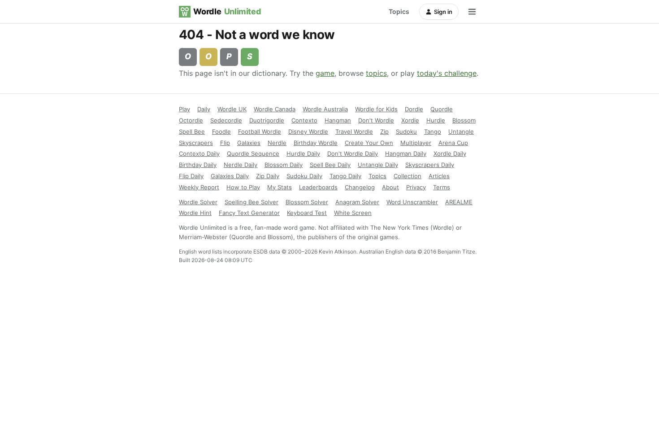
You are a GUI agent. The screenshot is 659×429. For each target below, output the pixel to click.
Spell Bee (192, 131)
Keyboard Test (307, 212)
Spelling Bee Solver (251, 202)
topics (376, 73)
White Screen (353, 212)
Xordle (410, 120)
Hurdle (435, 120)
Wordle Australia (325, 109)
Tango (432, 131)
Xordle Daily (450, 153)
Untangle (461, 131)
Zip (384, 131)
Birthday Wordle (316, 142)
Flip (225, 142)
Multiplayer (415, 142)
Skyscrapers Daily (429, 164)
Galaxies (248, 142)
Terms (441, 187)
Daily (203, 109)
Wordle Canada (274, 109)
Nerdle (277, 142)
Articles (439, 175)
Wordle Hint (195, 212)
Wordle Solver (198, 202)
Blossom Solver (307, 202)
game (325, 73)
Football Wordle (259, 131)
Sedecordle (226, 120)
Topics (399, 11)
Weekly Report (199, 187)
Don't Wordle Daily (352, 153)
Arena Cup (453, 142)
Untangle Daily (378, 164)
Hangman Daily (405, 153)
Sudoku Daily (304, 175)
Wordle (227, 11)
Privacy (416, 187)
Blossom (464, 120)
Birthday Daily (198, 164)
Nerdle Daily (240, 164)
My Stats (279, 187)
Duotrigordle (266, 120)
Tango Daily (345, 175)
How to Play (243, 187)
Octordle (191, 120)
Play (184, 109)
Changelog (360, 187)
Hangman (338, 120)
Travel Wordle (354, 131)
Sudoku (406, 131)
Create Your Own (369, 142)
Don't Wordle (376, 120)
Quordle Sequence (253, 153)
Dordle (414, 109)
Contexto (304, 120)
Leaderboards (318, 187)
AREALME (459, 202)
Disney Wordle (308, 131)
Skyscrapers (196, 142)
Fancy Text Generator (249, 212)
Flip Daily (191, 175)
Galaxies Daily (230, 175)
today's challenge (447, 73)
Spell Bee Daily (330, 164)
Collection (407, 175)
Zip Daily (267, 175)
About (390, 187)
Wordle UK (232, 109)
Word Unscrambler (412, 202)
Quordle (441, 109)
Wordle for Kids (376, 109)
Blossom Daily (283, 164)
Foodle (221, 131)
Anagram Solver (357, 202)
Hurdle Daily (303, 153)
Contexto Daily (199, 153)
